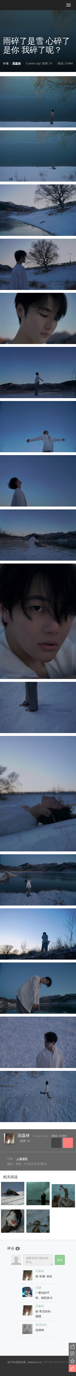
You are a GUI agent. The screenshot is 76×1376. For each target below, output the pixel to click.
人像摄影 (22, 1159)
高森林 (24, 1135)
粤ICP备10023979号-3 (56, 1362)
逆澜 (38, 1287)
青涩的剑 (41, 1325)
